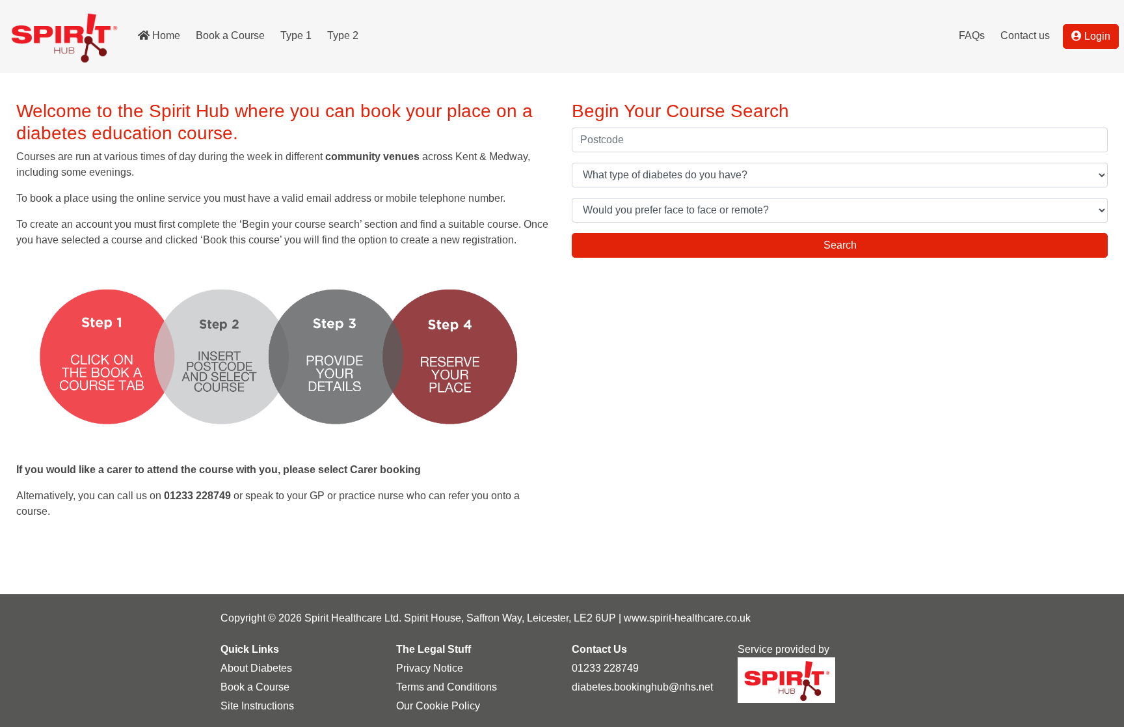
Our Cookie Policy (438, 705)
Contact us (1025, 35)
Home (166, 35)
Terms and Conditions (446, 687)
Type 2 (342, 35)
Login (1097, 36)
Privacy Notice (429, 668)
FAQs (972, 35)
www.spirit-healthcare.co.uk (687, 618)
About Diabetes (256, 668)
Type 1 (296, 35)
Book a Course (230, 35)
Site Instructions (257, 705)
